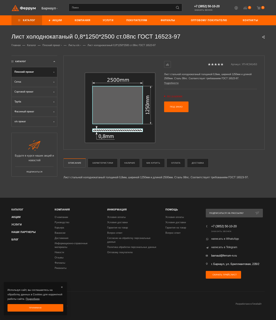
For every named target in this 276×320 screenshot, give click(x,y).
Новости (59, 252)
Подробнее (33, 298)
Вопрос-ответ (114, 232)
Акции (16, 217)
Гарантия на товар (117, 227)
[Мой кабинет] (236, 8)
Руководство (62, 222)
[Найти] (177, 7)
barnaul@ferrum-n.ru (224, 255)
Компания (62, 209)
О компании (61, 217)
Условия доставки (117, 222)
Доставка (198, 163)
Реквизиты (60, 268)
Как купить (153, 163)
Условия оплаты (116, 217)
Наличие (129, 163)
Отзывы (59, 257)
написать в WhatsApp (225, 238)
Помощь (171, 209)
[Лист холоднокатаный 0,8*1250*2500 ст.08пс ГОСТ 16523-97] (120, 107)
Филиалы (60, 262)
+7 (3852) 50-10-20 (207, 6)
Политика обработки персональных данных (131, 247)
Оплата (175, 163)
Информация (117, 209)
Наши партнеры (23, 232)
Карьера (59, 227)
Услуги (16, 224)
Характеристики (102, 163)
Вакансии (60, 232)
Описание (74, 163)
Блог (15, 239)
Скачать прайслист (224, 275)
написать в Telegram (224, 247)
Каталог (17, 209)
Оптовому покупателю (120, 252)
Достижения (61, 238)
